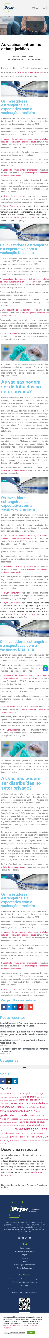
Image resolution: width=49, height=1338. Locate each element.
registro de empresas (6, 1130)
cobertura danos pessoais (8, 1100)
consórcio (20, 1100)
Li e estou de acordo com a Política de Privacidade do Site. (24, 1186)
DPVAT (2, 1103)
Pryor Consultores (12, 196)
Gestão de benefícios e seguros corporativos (24, 1289)
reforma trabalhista (35, 1125)
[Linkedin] (15, 1081)
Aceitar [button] (31, 1332)
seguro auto (32, 1133)
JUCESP (37, 1116)
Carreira (24, 1258)
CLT (43, 1097)
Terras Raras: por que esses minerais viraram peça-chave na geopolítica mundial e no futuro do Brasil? (24, 1033)
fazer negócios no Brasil (33, 1107)
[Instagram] (9, 1081)
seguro (22, 1133)
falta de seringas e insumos (30, 72)
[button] (4, 1007)
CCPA (38, 1097)
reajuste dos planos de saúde (31, 1122)
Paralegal (24, 1285)
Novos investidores (9, 1119)
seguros (9, 1140)
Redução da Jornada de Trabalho (16, 1125)
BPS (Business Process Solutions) (24, 1282)
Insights (24, 1255)
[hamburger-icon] (44, 8)
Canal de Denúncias (24, 1268)
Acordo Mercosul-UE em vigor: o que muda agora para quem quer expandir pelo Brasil (23, 1024)
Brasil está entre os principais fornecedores (21, 170)
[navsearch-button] (37, 8)
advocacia (16, 1094)
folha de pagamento (12, 1110)
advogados (26, 1093)
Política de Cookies (18, 1326)
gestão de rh (8, 1115)
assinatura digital (38, 1094)
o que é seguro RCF (25, 1119)
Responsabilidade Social (24, 1251)
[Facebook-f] (3, 1081)
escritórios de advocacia (19, 1103)
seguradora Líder (13, 1133)
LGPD (42, 1116)
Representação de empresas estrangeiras (25, 59)
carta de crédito (29, 1097)
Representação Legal (31, 1129)
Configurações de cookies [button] (14, 1333)
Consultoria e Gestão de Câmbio (24, 1292)
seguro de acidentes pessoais (21, 1137)
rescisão (4, 1133)
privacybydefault (36, 1119)
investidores (26, 1115)
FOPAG (28, 1111)
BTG (19, 1097)
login (22, 1155)
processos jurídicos (11, 1122)
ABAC (9, 1093)
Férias (37, 1111)
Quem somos (25, 1248)
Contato (24, 1261)
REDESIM (2, 1125)
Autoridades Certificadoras (8, 1097)
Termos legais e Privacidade (24, 1265)
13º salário (3, 1094)
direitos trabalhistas (35, 1100)
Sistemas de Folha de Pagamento (24, 1141)
